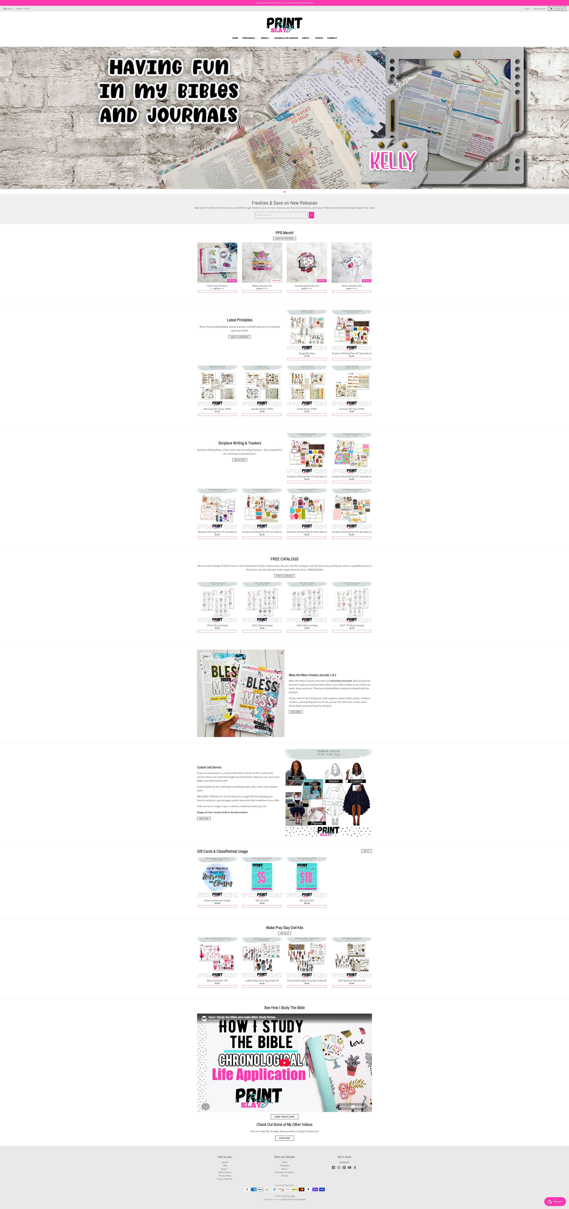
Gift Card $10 (307, 900)
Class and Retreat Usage (217, 900)
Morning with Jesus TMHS (217, 408)
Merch (284, 1169)
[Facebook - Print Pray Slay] (333, 1167)
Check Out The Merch (284, 238)
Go (311, 215)
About (224, 1169)
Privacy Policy (224, 1175)
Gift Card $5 (262, 900)
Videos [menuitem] (319, 38)
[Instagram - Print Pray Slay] (339, 1167)
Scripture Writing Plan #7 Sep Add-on (352, 353)
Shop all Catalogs (284, 576)
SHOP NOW (284, 1138)
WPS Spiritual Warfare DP (351, 980)
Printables (284, 1165)
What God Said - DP (217, 980)
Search (225, 1162)
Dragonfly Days (307, 353)
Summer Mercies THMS (351, 408)
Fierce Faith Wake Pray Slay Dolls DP (307, 980)
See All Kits (239, 460)
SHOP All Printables (240, 337)
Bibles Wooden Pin (262, 285)
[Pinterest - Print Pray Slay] (344, 1167)
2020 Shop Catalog (307, 625)
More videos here (285, 1116)
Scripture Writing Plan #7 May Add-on (307, 531)
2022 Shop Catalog (217, 625)
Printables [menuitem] (248, 38)
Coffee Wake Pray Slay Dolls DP (262, 980)
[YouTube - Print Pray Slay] (349, 1167)
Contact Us (344, 1162)
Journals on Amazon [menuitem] (286, 38)
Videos (284, 1175)
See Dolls (284, 933)
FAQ (225, 1165)
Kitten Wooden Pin (352, 285)
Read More (296, 712)
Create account (539, 9)
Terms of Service (224, 1179)
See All (366, 851)
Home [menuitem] (235, 38)
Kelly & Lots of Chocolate (294, 1199)
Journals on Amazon (284, 1172)
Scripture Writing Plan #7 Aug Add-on (352, 476)
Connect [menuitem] (332, 38)
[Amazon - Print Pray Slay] (355, 1167)
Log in (527, 9)
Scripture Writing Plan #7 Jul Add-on (217, 531)
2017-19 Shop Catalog (351, 625)
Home (284, 1162)
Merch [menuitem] (264, 38)
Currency (19, 8)
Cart (558, 9)
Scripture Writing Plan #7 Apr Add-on (351, 531)
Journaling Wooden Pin (307, 285)
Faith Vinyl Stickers (217, 285)
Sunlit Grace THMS (307, 408)
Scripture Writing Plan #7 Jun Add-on (262, 531)
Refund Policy (224, 1172)
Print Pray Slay (288, 1196)
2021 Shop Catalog (262, 625)
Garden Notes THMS (262, 408)
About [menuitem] (305, 38)
